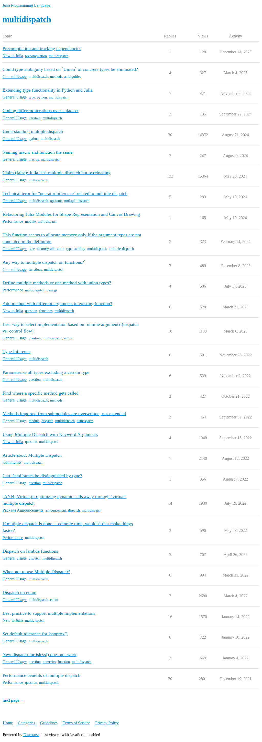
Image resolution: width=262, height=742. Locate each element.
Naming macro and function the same (37, 152)
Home (8, 723)
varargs (52, 290)
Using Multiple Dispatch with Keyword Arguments (50, 434)
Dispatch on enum (19, 592)
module (30, 221)
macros (34, 159)
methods (56, 77)
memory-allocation (50, 249)
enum (68, 338)
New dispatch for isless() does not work (40, 654)
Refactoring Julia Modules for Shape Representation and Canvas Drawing (71, 214)
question (31, 311)
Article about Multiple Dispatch (32, 455)
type (32, 97)
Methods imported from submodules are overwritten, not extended (64, 413)
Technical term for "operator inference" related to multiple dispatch (65, 193)
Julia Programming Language (26, 5)
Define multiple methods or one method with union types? (57, 282)
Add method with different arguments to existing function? (57, 303)
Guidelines (49, 723)
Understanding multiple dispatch (33, 131)
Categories (26, 723)
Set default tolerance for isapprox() (35, 633)
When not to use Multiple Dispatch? (36, 571)
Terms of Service (76, 723)
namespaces (85, 421)
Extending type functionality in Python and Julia (48, 90)
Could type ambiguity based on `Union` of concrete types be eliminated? (70, 69)
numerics (49, 662)
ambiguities (72, 77)
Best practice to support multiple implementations (49, 613)
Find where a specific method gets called (41, 393)
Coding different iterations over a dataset (41, 110)
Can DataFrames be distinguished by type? (42, 475)
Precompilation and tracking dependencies (42, 48)
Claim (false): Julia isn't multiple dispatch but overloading (57, 172)
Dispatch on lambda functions (30, 551)
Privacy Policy (107, 723)
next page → (13, 700)
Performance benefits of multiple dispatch (41, 675)
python (42, 97)
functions (35, 269)
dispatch (47, 421)
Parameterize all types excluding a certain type (46, 372)
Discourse (31, 735)
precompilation (36, 56)
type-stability (75, 249)
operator (56, 201)
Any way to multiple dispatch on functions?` (44, 262)
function (64, 662)
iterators (34, 118)
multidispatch (58, 56)
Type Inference (16, 351)
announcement (55, 510)
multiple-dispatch (76, 201)
